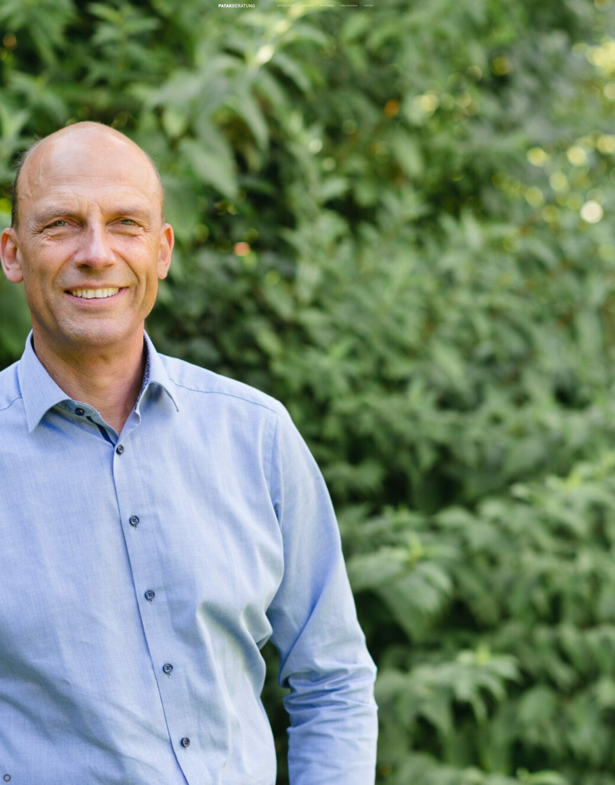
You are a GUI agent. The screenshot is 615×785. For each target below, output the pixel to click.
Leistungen (307, 5)
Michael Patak (285, 5)
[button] (7, 778)
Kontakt (369, 5)
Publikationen (348, 5)
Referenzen (327, 5)
